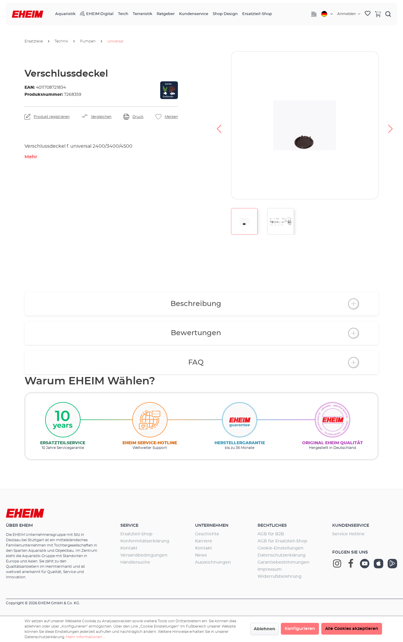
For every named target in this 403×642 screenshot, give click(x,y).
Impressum (270, 569)
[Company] (314, 14)
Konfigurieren (300, 629)
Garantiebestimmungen (283, 562)
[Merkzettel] (368, 14)
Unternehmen (211, 526)
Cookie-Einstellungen (281, 548)
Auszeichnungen (213, 562)
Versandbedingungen (144, 555)
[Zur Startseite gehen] (27, 14)
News (201, 555)
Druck (137, 116)
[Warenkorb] (378, 14)
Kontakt (128, 548)
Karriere (203, 541)
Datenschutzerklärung (282, 555)
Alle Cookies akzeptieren (351, 629)
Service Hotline (348, 534)
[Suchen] (388, 14)
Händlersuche (135, 562)
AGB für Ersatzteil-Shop (282, 541)
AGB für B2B (271, 534)
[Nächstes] (390, 125)
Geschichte (207, 534)
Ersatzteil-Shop (136, 534)
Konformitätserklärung (144, 541)
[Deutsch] (327, 14)
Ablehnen (264, 629)
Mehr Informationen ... (86, 637)
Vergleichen (101, 116)
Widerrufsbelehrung (280, 576)
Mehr (30, 156)
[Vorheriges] (219, 125)
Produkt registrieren (52, 116)
